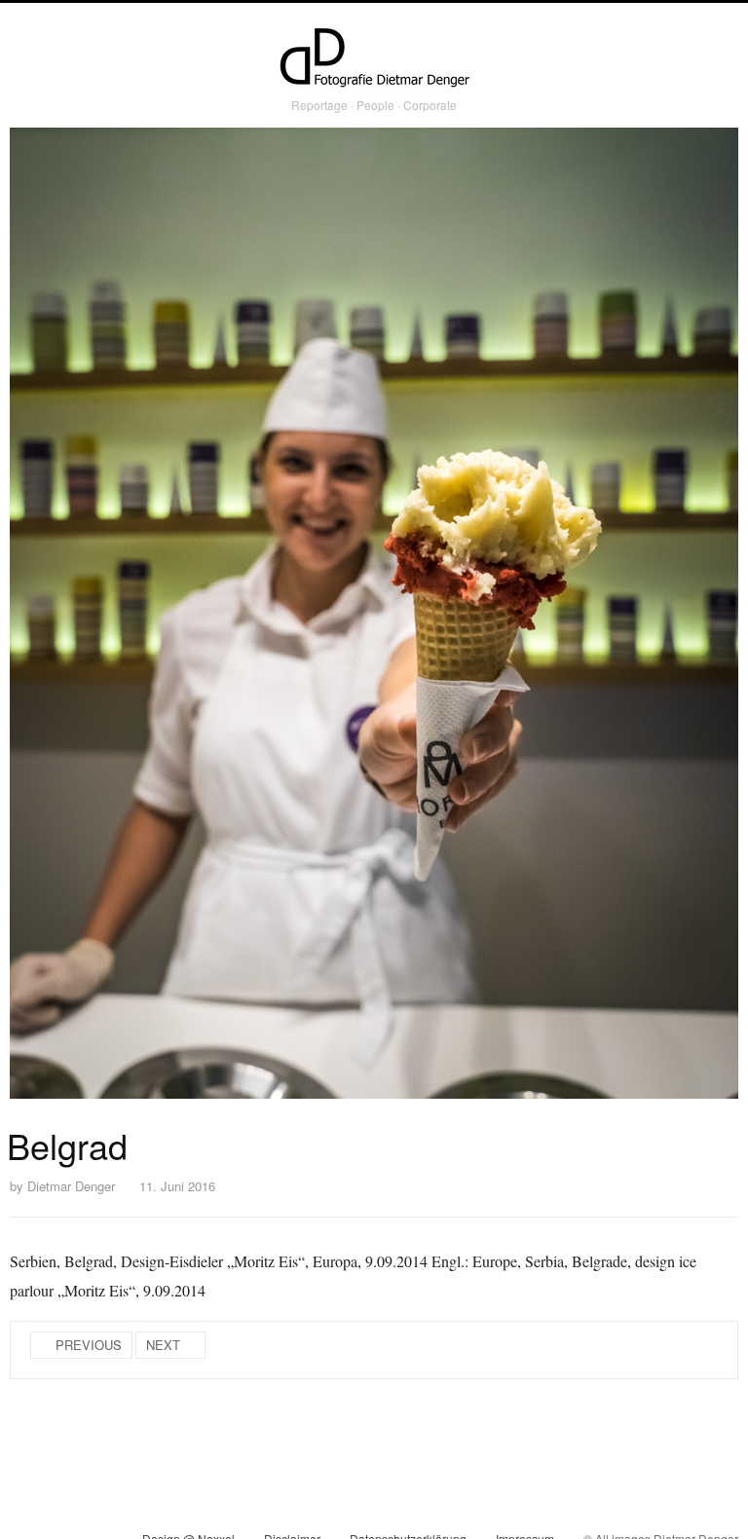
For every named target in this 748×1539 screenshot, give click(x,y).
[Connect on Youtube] (95, 1518)
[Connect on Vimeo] (60, 1518)
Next (163, 1344)
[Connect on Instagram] (25, 1518)
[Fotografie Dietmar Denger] (374, 59)
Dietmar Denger (71, 1186)
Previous (89, 1344)
